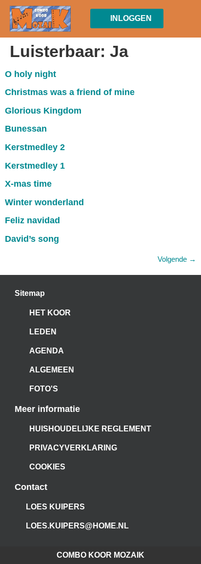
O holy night (30, 74)
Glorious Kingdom (43, 111)
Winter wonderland (44, 202)
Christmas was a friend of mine (70, 92)
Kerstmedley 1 (35, 166)
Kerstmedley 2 (35, 147)
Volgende (177, 259)
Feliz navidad (32, 220)
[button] (184, 19)
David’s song (32, 239)
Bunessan (26, 129)
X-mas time (28, 184)
